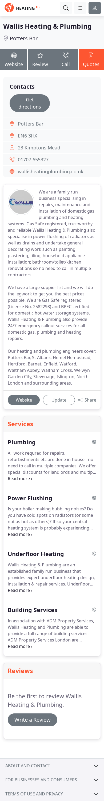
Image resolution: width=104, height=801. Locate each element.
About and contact (27, 766)
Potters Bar (24, 38)
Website (14, 64)
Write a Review (32, 719)
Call (66, 64)
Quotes (91, 64)
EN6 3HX (27, 135)
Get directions (29, 103)
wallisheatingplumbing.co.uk (50, 171)
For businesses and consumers (41, 780)
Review (40, 64)
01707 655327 (33, 159)
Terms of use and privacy (34, 794)
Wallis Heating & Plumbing (47, 26)
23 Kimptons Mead (39, 147)
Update (58, 400)
